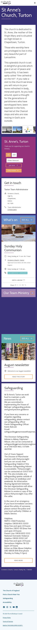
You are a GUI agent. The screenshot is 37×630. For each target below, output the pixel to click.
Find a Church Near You (11, 594)
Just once (12, 165)
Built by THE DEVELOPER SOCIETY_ (13, 625)
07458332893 (12, 210)
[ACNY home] (6, 3)
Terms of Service (8, 621)
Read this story (18, 377)
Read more (18, 560)
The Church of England (11, 591)
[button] (35, 3)
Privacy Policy (7, 618)
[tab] (18, 280)
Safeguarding (8, 598)
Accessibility (7, 602)
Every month (12, 170)
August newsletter (16, 365)
